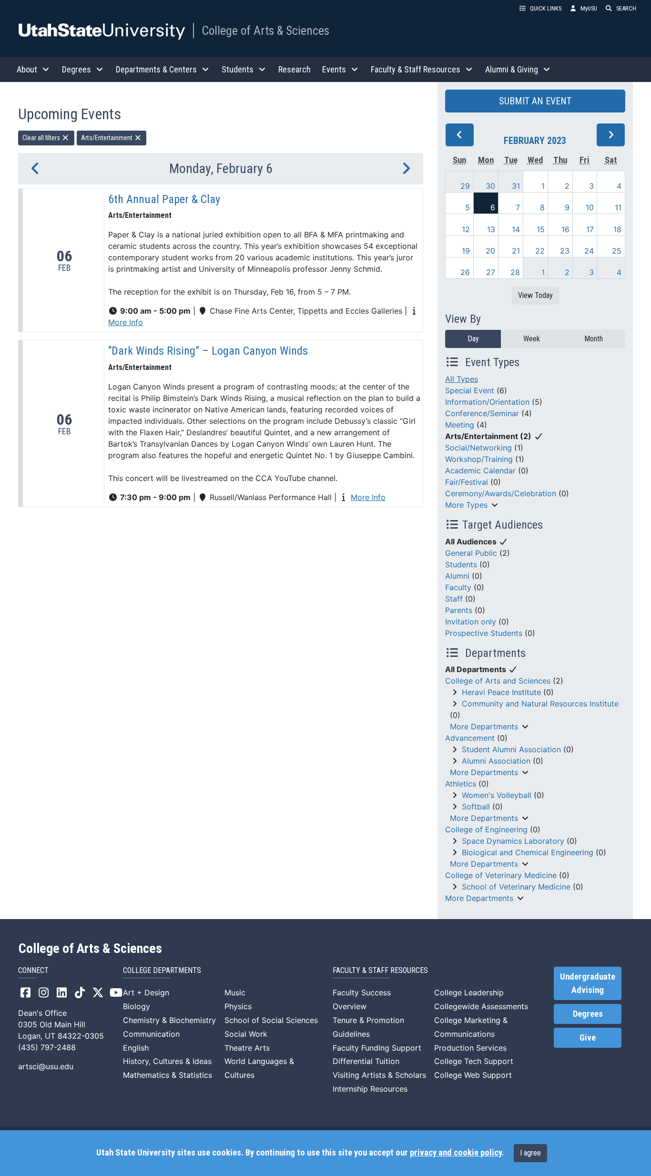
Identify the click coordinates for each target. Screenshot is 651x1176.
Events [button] (334, 69)
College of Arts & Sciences (265, 30)
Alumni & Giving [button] (511, 69)
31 (516, 186)
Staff (454, 598)
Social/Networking (478, 447)
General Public (471, 553)
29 (465, 186)
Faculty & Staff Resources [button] (415, 69)
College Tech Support (473, 1061)
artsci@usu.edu (45, 1066)
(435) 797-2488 (47, 1047)
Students (461, 564)
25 (616, 251)
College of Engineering (486, 829)
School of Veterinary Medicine (516, 886)
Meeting (459, 424)
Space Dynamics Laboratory (513, 841)
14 (516, 229)
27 (490, 272)
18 (617, 229)
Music (234, 992)
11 (618, 207)
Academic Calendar (480, 470)
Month (593, 338)
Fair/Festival (466, 482)
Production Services (470, 1048)
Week (531, 338)
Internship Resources (370, 1089)
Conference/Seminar (482, 413)
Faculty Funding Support (377, 1048)
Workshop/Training (479, 459)
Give (588, 1038)
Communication (151, 1034)
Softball (476, 806)
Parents (458, 610)
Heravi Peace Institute (501, 692)
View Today (535, 295)
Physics (238, 1006)
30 (490, 186)
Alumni (457, 576)
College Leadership (469, 992)
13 (491, 229)
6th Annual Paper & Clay (164, 199)
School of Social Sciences (271, 1020)
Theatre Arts (247, 1048)
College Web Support (473, 1075)
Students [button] (238, 69)
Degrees (588, 1014)
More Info (125, 322)
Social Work (245, 1034)
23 (565, 251)
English (136, 1048)
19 (466, 251)
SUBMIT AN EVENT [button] (535, 101)
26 (465, 272)
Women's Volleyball (496, 795)
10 (590, 207)
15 (541, 229)
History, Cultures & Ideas (167, 1061)
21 (516, 251)
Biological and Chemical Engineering (527, 852)
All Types (461, 379)
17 (590, 229)
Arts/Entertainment (107, 138)
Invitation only (470, 621)
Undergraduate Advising (587, 983)
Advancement (470, 738)
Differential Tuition (366, 1061)
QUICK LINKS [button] (545, 8)
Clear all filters (41, 138)
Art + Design (146, 992)
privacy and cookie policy (455, 1152)
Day (473, 338)
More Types (466, 505)
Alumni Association (496, 761)
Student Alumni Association (511, 749)
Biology (136, 1006)
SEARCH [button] (626, 8)
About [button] (27, 69)
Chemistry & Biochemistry (169, 1020)
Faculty (458, 587)
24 (589, 251)
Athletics (460, 783)
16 (565, 229)
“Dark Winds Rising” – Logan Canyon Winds (208, 351)
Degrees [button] (76, 69)
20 (490, 251)
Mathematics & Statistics (167, 1075)
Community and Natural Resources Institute (540, 703)
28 (515, 272)
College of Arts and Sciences (497, 680)
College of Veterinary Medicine (501, 875)
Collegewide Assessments (481, 1006)
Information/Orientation (487, 402)
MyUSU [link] (588, 8)
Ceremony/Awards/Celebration (500, 493)
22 (540, 251)
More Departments (484, 726)
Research (294, 69)
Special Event (469, 390)
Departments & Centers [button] (156, 69)
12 (466, 229)
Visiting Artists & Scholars (379, 1075)
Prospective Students (483, 633)
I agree (530, 1152)
